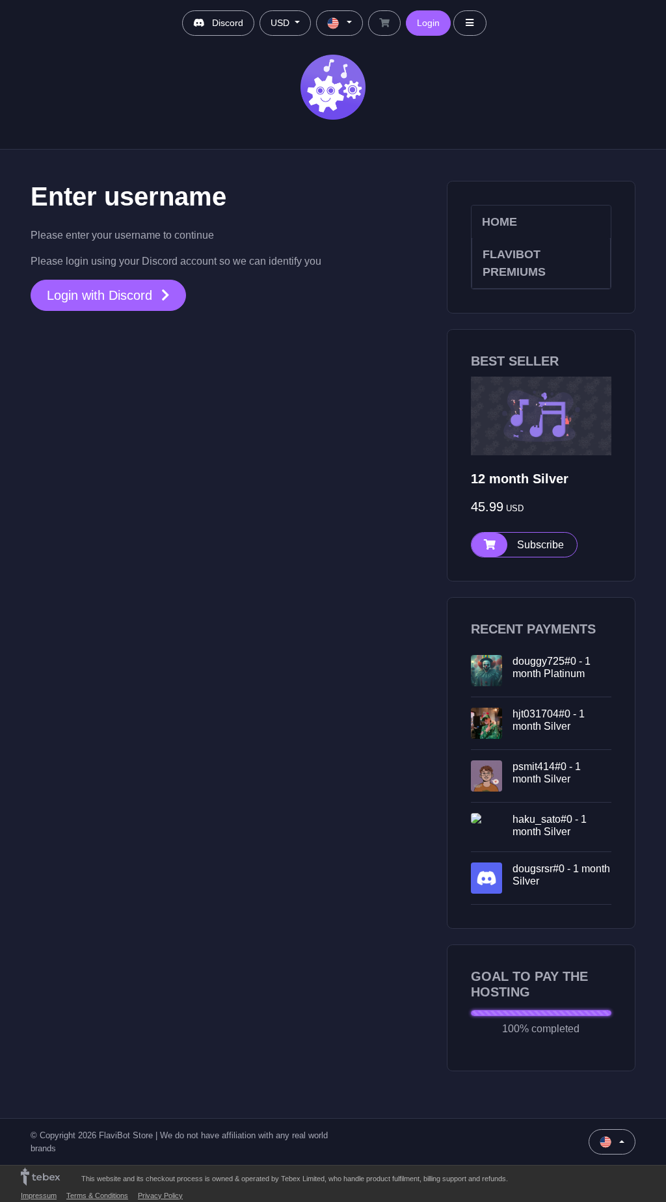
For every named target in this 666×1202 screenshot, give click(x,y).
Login (428, 23)
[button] (524, 544)
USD (281, 23)
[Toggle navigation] (470, 23)
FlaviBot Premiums (514, 263)
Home (499, 221)
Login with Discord (101, 295)
